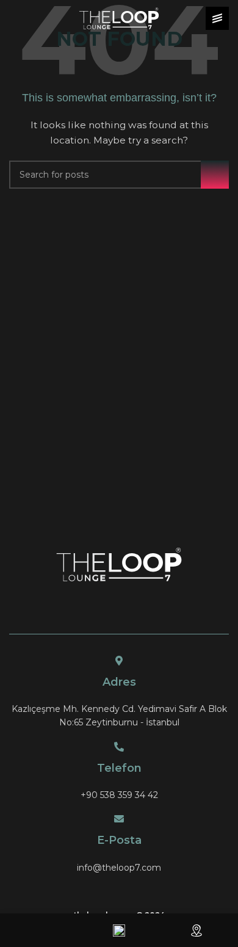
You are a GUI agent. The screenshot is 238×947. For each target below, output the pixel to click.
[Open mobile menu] (217, 18)
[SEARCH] (215, 175)
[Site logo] (119, 17)
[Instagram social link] (126, 889)
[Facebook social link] (111, 889)
